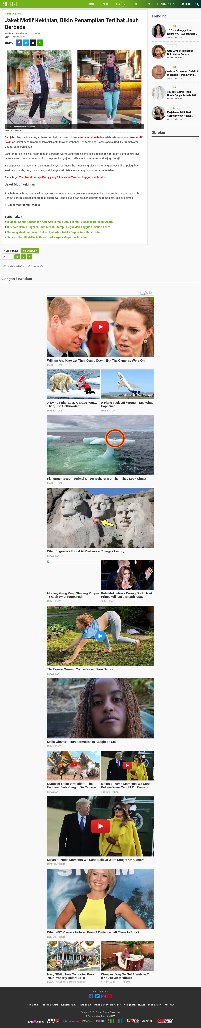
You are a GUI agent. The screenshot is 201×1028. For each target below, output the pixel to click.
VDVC (112, 1016)
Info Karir (169, 1004)
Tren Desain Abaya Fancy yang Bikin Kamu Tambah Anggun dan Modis (62, 177)
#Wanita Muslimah (36, 266)
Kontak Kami (68, 1004)
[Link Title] (11, 4)
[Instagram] (103, 996)
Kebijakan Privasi (134, 1004)
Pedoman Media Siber (107, 1004)
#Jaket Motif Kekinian (13, 266)
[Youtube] (109, 996)
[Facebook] (91, 996)
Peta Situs (32, 1004)
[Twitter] (97, 996)
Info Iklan (85, 1004)
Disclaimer (154, 1004)
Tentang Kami (49, 1004)
